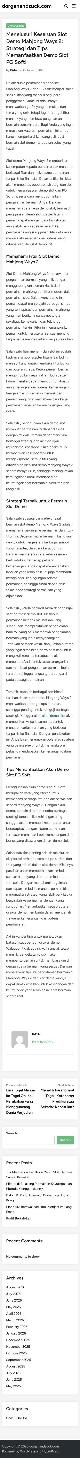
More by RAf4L (42, 1042)
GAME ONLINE (16, 25)
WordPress (27, 1451)
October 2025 (16, 1353)
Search (11, 1133)
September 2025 (18, 1360)
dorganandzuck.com (27, 6)
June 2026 (14, 1300)
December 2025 (18, 1340)
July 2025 (13, 1373)
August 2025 (15, 1366)
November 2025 (18, 1347)
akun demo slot (53, 716)
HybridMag (50, 1451)
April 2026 (13, 1314)
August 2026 (15, 1287)
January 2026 (16, 1333)
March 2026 (15, 1320)
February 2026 (16, 1327)
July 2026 (13, 1294)
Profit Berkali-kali (18, 1218)
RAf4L (14, 70)
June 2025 (14, 1380)
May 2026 (13, 1307)
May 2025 (13, 1386)
